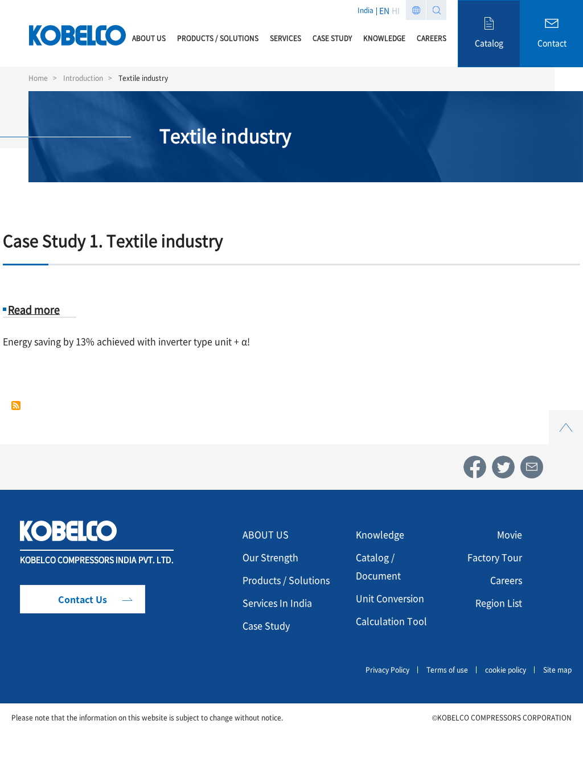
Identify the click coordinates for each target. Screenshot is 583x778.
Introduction (83, 78)
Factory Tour (494, 557)
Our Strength (270, 557)
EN (384, 10)
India (365, 10)
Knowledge (380, 534)
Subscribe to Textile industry (15, 405)
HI (396, 10)
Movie (509, 534)
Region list (416, 10)
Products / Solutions (286, 580)
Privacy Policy (387, 669)
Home (38, 78)
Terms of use (447, 669)
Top (565, 416)
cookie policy (505, 669)
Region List (498, 602)
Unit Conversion (390, 598)
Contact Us (82, 599)
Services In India (277, 602)
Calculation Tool (391, 621)
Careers (506, 580)
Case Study (266, 625)
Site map (557, 669)
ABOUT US (266, 534)
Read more (34, 309)
